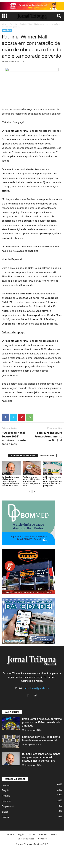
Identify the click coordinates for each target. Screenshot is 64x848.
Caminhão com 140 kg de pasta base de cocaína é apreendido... (41, 738)
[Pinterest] (21, 417)
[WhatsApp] (29, 417)
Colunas (43, 834)
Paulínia (13, 24)
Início (4, 24)
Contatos (42, 838)
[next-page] (34, 491)
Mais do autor (47, 455)
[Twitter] (13, 417)
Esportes (6, 801)
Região (5, 790)
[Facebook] (5, 417)
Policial (5, 817)
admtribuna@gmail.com (37, 688)
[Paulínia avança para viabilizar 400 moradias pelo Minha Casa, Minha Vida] (32, 468)
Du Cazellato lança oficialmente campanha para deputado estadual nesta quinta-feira (10, 481)
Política (6, 795)
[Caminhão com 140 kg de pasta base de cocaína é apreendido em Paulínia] (11, 741)
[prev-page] (30, 491)
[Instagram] (35, 695)
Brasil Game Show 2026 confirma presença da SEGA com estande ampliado (42, 722)
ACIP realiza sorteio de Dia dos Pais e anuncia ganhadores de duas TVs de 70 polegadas (52, 481)
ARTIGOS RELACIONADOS (22, 455)
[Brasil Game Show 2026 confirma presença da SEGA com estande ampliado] (11, 723)
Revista (54, 834)
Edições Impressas (26, 838)
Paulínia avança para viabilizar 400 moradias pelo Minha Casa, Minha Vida (31, 481)
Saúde (5, 811)
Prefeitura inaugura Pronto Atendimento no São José (48, 436)
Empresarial (8, 806)
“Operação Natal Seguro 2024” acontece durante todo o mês (14, 438)
